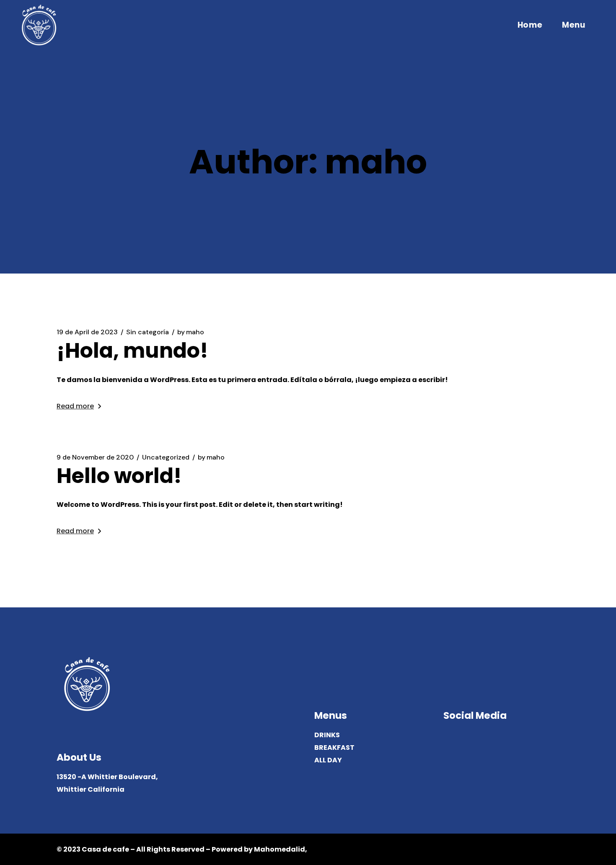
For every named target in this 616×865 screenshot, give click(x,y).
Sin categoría (147, 332)
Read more (75, 406)
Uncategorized (165, 457)
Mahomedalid (279, 849)
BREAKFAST (334, 747)
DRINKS (327, 735)
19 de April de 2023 (87, 332)
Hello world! (119, 476)
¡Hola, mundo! (132, 350)
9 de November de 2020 (95, 457)
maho (190, 332)
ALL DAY (328, 760)
